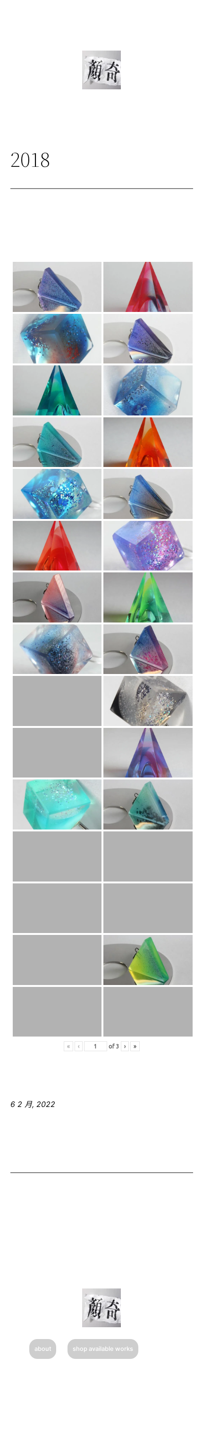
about (42, 1348)
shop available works (103, 1348)
